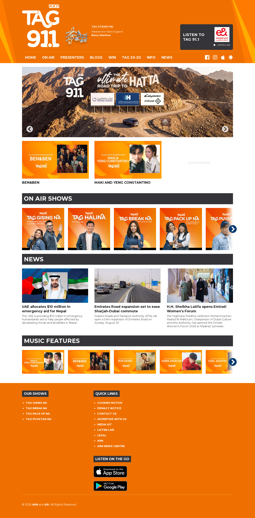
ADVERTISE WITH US (112, 419)
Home (30, 57)
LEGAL (101, 435)
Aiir (46, 504)
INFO (151, 57)
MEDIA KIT (104, 424)
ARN (100, 440)
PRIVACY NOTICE (109, 408)
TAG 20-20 (131, 57)
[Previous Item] (30, 129)
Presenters (72, 57)
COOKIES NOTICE (109, 403)
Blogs (96, 57)
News (166, 57)
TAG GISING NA (36, 403)
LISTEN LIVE (105, 430)
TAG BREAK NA (36, 408)
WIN (112, 57)
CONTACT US (107, 413)
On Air (48, 57)
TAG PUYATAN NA (38, 419)
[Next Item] (225, 129)
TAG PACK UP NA (38, 413)
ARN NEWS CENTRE (111, 446)
